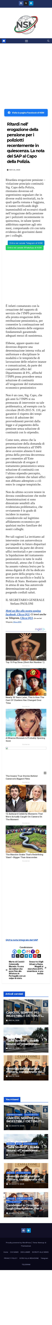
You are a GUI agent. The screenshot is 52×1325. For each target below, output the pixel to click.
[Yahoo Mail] (33, 952)
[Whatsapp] (19, 952)
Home (6, 1252)
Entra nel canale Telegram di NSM (26, 243)
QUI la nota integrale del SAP (22, 940)
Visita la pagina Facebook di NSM (28, 112)
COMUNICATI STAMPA (14, 1114)
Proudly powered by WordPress (18, 1243)
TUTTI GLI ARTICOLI (31, 1114)
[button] (48, 41)
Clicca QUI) (17, 622)
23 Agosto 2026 (16, 1155)
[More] (37, 952)
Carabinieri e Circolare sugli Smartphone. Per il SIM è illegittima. (24, 1208)
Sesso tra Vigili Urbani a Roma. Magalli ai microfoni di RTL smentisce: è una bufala (35, 968)
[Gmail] (28, 952)
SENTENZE (10, 1173)
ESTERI (18, 1143)
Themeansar (26, 1246)
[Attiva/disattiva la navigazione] (26, 41)
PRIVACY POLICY (10, 1258)
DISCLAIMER (25, 1252)
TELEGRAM (26, 1264)
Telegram (44, 1258)
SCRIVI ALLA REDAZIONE (29, 1258)
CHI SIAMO (14, 1252)
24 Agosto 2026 (16, 1126)
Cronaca (10, 1143)
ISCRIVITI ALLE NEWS (40, 1252)
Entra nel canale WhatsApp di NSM (25, 247)
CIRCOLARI (10, 1198)
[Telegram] (24, 952)
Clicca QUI (26, 617)
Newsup (41, 1243)
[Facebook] (15, 952)
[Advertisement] (26, 71)
